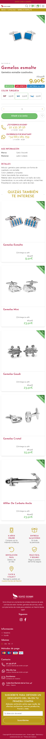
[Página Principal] (5, 6)
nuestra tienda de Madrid (11, 581)
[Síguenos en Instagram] (21, 619)
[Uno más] (42, 109)
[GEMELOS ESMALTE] (23, 36)
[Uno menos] (3, 109)
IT (12, 644)
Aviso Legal (31, 734)
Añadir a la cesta (19, 116)
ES (2, 644)
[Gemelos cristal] (23, 416)
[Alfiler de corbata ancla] (23, 480)
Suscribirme (23, 720)
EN (6, 644)
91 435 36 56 (17, 664)
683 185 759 (17, 671)
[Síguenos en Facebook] (25, 619)
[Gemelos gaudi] (23, 351)
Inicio (3, 10)
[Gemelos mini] (23, 287)
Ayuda (6, 635)
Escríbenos (13, 677)
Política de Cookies (30, 737)
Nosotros (7, 633)
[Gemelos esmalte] (23, 222)
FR (9, 644)
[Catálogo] (43, 5)
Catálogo (11, 10)
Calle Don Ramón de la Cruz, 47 (19, 684)
